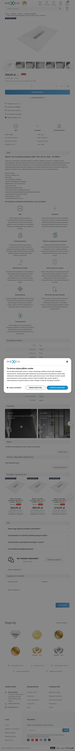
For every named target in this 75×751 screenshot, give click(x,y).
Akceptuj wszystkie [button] (57, 387)
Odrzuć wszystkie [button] (35, 387)
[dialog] (37, 375)
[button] (14, 388)
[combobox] (67, 362)
